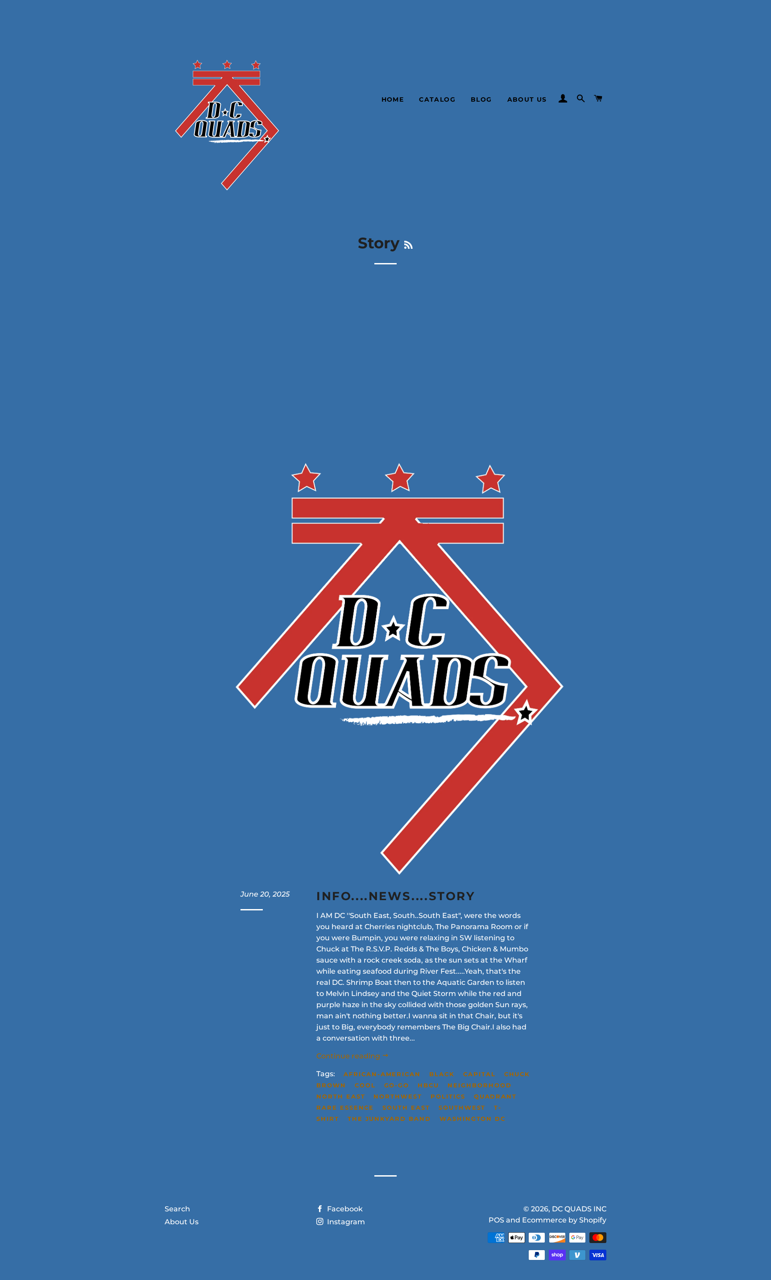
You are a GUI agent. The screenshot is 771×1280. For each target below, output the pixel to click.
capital (479, 1074)
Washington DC (472, 1118)
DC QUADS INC (579, 1209)
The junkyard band (389, 1118)
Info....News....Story (396, 896)
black (442, 1074)
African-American (382, 1074)
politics (448, 1096)
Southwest (462, 1107)
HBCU (428, 1085)
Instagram (345, 1222)
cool (365, 1085)
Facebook (344, 1209)
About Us (527, 99)
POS (496, 1220)
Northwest (397, 1096)
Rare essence (345, 1107)
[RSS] (408, 245)
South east (406, 1107)
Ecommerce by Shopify (564, 1220)
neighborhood (479, 1085)
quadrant (495, 1096)
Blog (481, 99)
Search (177, 1209)
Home (392, 99)
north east (340, 1096)
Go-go (397, 1085)
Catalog (437, 99)
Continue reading (349, 1056)
